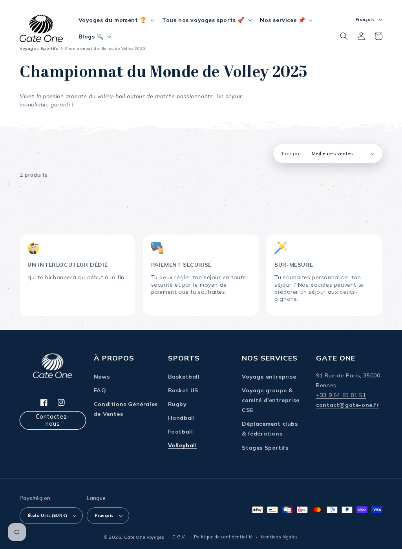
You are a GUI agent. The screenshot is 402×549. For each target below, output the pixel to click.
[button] (115, 20)
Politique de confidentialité (223, 537)
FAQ (100, 390)
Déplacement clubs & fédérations (270, 428)
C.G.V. (179, 537)
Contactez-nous (52, 420)
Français (104, 515)
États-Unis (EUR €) (47, 515)
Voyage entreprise (269, 376)
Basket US (183, 390)
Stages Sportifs (265, 447)
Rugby (177, 404)
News (102, 376)
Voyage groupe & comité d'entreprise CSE (270, 400)
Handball (181, 417)
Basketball (184, 376)
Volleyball (182, 445)
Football (180, 431)
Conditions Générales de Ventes (126, 409)
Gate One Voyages (144, 537)
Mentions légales (279, 537)
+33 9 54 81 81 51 (341, 395)
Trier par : (292, 153)
